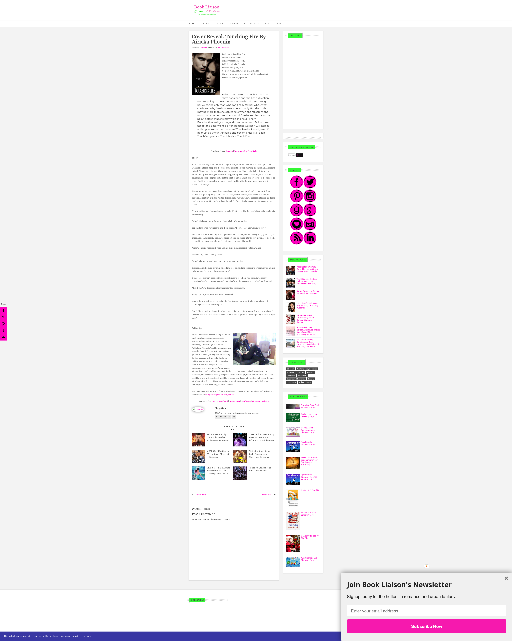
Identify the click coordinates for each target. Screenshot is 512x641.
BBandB (290, 369)
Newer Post (201, 494)
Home (192, 24)
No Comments (223, 47)
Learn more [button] (86, 636)
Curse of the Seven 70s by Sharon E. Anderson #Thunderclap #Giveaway (261, 437)
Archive (234, 24)
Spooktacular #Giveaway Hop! (308, 443)
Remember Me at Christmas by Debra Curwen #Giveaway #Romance (305, 318)
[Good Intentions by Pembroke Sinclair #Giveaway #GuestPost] (198, 439)
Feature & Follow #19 (310, 490)
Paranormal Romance (296, 379)
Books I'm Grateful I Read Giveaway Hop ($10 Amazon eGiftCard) (310, 461)
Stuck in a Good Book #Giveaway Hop (310, 406)
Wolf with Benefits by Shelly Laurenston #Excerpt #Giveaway (259, 454)
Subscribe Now (426, 626)
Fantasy (310, 372)
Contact (281, 24)
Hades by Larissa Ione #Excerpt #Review (260, 469)
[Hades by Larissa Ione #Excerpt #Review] (240, 473)
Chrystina (203, 47)
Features (220, 24)
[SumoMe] (3, 337)
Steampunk (291, 382)
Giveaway (291, 376)
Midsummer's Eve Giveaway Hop (309, 559)
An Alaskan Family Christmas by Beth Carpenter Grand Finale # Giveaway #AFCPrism (308, 343)
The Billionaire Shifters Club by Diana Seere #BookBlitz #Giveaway (307, 281)
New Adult (302, 376)
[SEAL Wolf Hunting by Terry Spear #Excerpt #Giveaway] (198, 456)
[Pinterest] (3, 323)
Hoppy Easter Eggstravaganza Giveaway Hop (308, 430)
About (268, 24)
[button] (426, 584)
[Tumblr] (3, 330)
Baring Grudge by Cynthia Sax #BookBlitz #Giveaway (308, 292)
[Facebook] (3, 310)
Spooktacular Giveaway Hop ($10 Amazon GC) (309, 477)
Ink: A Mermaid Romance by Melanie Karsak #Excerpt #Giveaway (220, 471)
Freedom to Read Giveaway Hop (308, 514)
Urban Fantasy (305, 382)
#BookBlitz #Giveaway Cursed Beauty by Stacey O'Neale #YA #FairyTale (307, 269)
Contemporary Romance (307, 369)
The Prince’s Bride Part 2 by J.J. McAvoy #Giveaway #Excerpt (307, 305)
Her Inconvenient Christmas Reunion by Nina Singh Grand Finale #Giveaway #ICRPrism (308, 331)
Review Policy (251, 24)
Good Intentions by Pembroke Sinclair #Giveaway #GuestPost (218, 437)
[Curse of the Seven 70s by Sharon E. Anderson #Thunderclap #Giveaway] (240, 439)
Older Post (266, 494)
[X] (3, 317)
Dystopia (290, 372)
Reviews (205, 24)
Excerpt (301, 372)
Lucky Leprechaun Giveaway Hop (309, 415)
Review (311, 379)
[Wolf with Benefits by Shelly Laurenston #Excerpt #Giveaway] (240, 456)
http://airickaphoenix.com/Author (219, 395)
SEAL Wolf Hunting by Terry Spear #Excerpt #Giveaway (218, 454)
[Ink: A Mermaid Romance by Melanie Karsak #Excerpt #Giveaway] (198, 473)
